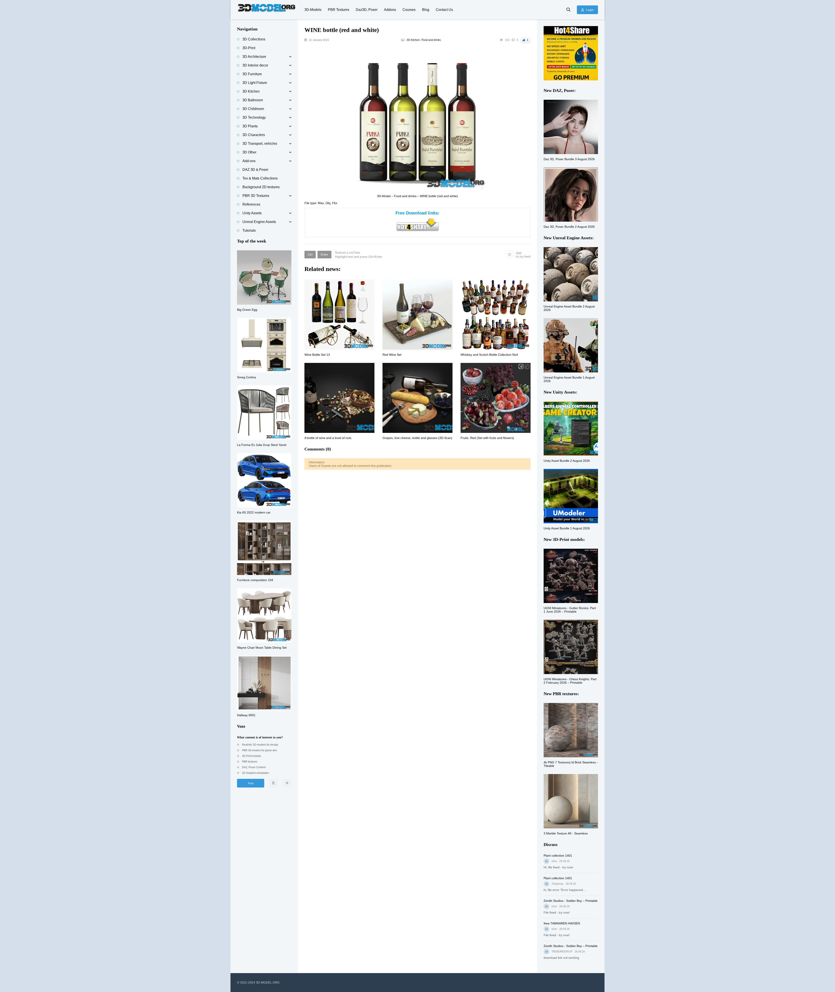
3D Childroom (253, 109)
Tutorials (249, 230)
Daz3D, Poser (366, 10)
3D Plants (250, 126)
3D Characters (253, 135)
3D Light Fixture (254, 83)
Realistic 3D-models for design (259, 744)
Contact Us (444, 10)
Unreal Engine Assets (259, 222)
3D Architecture (254, 56)
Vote (251, 783)
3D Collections (253, 39)
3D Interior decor (255, 65)
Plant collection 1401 (558, 855)
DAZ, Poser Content (253, 767)
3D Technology (254, 117)
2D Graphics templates (255, 772)
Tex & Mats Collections (260, 178)
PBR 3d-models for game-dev (259, 750)
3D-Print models (251, 756)
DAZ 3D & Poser (255, 169)
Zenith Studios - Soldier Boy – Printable (571, 900)
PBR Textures (338, 10)
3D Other (249, 152)
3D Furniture (252, 74)
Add (523, 254)
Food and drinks (431, 40)
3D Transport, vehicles (259, 143)
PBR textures (249, 761)
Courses (409, 10)
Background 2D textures (261, 187)
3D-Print (248, 48)
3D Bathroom (252, 100)
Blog (425, 10)
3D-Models (312, 10)
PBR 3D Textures (255, 196)
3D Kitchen (413, 40)
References (251, 204)
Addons (390, 10)
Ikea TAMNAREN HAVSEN (562, 923)
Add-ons (249, 161)
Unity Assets (252, 213)
